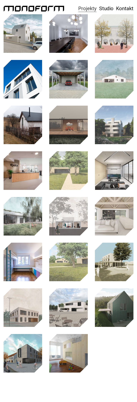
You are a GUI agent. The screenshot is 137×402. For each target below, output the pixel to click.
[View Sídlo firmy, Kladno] (23, 307)
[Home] (34, 8)
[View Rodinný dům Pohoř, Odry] (114, 170)
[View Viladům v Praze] (114, 125)
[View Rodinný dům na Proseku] (23, 79)
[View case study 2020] (68, 216)
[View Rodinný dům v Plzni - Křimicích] (114, 307)
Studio (106, 8)
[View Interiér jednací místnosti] (68, 33)
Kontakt (124, 8)
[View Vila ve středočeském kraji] (23, 216)
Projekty (87, 8)
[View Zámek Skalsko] (114, 33)
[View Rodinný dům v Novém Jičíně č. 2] (68, 262)
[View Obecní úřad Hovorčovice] (68, 307)
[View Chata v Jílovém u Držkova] (23, 125)
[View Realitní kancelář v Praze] (23, 170)
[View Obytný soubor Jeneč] (23, 353)
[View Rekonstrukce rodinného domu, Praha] (23, 33)
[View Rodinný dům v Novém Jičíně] (68, 170)
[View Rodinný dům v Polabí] (114, 79)
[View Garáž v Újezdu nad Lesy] (68, 79)
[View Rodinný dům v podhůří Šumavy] (114, 216)
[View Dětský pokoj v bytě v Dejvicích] (23, 262)
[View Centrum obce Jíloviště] (114, 262)
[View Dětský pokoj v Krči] (68, 353)
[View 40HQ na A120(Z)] (68, 125)
